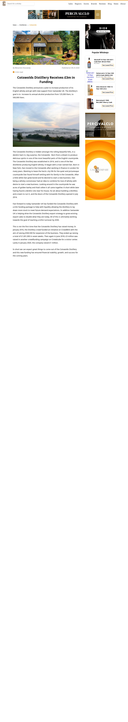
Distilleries (23, 25)
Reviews (102, 4)
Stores (86, 4)
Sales (70, 4)
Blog (110, 4)
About (123, 4)
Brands (94, 4)
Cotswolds (32, 25)
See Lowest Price (107, 65)
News (116, 4)
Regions (78, 4)
